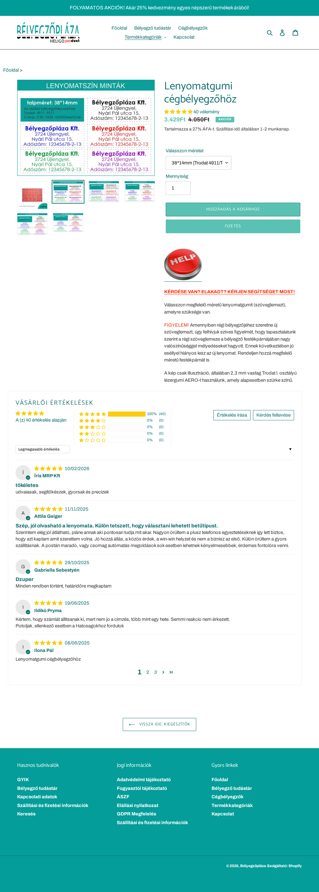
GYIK (23, 779)
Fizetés (233, 226)
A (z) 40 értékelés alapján (41, 420)
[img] (49, 468)
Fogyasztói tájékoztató (142, 788)
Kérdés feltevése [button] (273, 415)
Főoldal (11, 70)
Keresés (26, 813)
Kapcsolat (223, 813)
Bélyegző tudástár (37, 788)
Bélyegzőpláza (253, 866)
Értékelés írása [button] (232, 415)
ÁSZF (123, 796)
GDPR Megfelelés (136, 813)
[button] (178, 111)
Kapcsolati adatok (37, 796)
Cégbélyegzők (228, 796)
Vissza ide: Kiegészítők (164, 724)
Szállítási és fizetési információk (52, 805)
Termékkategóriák (232, 805)
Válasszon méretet (184, 150)
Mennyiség (177, 176)
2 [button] (147, 672)
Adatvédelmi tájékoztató (144, 779)
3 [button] (155, 672)
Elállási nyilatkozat (137, 805)
